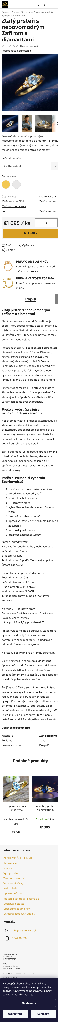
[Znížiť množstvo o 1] (37, 223)
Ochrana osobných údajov (19, 913)
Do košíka (30, 233)
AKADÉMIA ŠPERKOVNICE (18, 857)
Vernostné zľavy (13, 883)
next (57, 788)
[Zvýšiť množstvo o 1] (54, 223)
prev (3, 788)
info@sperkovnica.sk (24, 930)
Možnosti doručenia (14, 206)
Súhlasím (43, 1013)
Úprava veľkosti (13, 893)
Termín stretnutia (14, 878)
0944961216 (19, 938)
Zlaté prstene (48, 735)
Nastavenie (29, 1003)
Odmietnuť (15, 1013)
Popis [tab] (30, 298)
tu (32, 994)
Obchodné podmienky (16, 908)
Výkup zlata (10, 873)
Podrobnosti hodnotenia (16, 50)
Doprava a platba (14, 903)
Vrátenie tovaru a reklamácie (21, 898)
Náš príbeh (10, 888)
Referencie (10, 863)
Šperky (7, 868)
